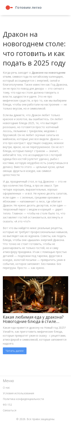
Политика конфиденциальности (23, 399)
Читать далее (15, 351)
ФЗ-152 (7, 404)
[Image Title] (35, 294)
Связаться (9, 410)
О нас (6, 387)
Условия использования (18, 393)
